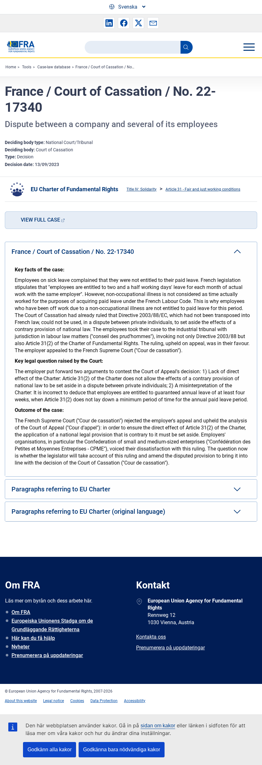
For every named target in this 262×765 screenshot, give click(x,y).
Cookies (77, 701)
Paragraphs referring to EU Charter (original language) (88, 511)
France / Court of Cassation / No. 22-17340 (112, 67)
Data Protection (104, 701)
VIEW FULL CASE (40, 220)
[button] (109, 23)
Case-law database (53, 67)
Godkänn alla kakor (49, 749)
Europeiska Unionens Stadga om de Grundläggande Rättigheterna (52, 625)
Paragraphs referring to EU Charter (61, 489)
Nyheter (21, 647)
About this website (21, 701)
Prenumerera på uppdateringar (47, 655)
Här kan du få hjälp (33, 638)
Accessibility (134, 701)
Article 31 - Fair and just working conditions (203, 189)
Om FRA (21, 612)
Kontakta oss (151, 637)
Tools (26, 67)
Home (10, 67)
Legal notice (53, 701)
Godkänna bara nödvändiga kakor (121, 749)
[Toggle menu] (249, 47)
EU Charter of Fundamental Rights (74, 189)
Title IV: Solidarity (142, 189)
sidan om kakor (158, 725)
